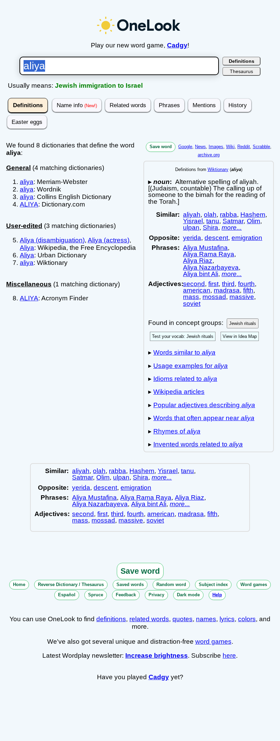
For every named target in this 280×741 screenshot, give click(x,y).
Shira (210, 227)
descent (216, 237)
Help (217, 594)
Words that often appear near (203, 418)
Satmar (233, 221)
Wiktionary (218, 169)
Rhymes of (176, 431)
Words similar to (184, 352)
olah (210, 214)
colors (247, 619)
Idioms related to (185, 378)
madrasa (227, 290)
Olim (253, 221)
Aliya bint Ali (200, 273)
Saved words (130, 584)
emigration (247, 237)
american (196, 290)
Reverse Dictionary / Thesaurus (71, 584)
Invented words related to (198, 444)
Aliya (27, 247)
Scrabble (261, 146)
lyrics (227, 619)
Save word (161, 146)
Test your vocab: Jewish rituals (182, 336)
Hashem (252, 214)
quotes (182, 619)
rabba (228, 214)
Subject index (213, 584)
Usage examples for (190, 365)
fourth (246, 283)
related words (149, 619)
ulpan (191, 227)
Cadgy (177, 45)
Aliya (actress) (108, 240)
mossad (214, 296)
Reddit (243, 146)
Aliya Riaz (197, 260)
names (206, 619)
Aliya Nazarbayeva (211, 267)
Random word (171, 584)
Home (19, 584)
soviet (191, 303)
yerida (192, 237)
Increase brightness (156, 655)
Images (216, 146)
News (200, 146)
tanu (212, 221)
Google (185, 146)
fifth (248, 290)
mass (191, 296)
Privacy (156, 594)
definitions (111, 619)
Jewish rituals (242, 323)
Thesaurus (241, 71)
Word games (253, 584)
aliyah (191, 214)
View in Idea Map (240, 336)
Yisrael (193, 221)
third (228, 283)
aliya (26, 181)
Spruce (95, 594)
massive (241, 296)
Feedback (126, 594)
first (213, 283)
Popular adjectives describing (204, 405)
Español (66, 594)
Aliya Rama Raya (208, 254)
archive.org (209, 154)
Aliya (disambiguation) (52, 240)
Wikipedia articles (179, 391)
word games (213, 641)
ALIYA (29, 204)
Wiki (230, 146)
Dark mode (188, 594)
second (194, 283)
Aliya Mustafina (205, 247)
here (229, 655)
